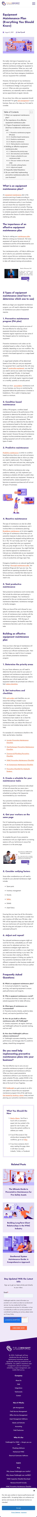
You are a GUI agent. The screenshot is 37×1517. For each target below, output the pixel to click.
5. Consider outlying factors (18, 165)
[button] (34, 1491)
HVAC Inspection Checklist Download (18, 1479)
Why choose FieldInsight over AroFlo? (19, 1471)
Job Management (18, 1408)
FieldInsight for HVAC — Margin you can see (18, 1443)
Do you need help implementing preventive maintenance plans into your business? (17, 174)
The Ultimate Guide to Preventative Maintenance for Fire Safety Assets (19, 1192)
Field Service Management (18, 1411)
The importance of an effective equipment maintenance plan (16, 121)
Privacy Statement (15, 1512)
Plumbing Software (19, 1448)
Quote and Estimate (18, 1423)
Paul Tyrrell (21, 32)
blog (25, 1140)
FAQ (18, 1384)
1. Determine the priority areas (18, 151)
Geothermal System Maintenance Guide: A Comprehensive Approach (18, 1259)
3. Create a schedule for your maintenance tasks (18, 157)
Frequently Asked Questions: (15, 170)
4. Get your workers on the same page (19, 161)
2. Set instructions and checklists (19, 154)
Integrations (18, 1388)
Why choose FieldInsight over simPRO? (18, 1475)
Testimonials (18, 1392)
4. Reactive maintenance (16, 142)
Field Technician (18, 1430)
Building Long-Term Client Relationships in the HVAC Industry (18, 1225)
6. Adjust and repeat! (15, 167)
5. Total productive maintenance (19, 144)
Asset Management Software (19, 1419)
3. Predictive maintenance (17, 139)
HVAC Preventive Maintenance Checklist (18, 1486)
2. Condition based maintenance (19, 137)
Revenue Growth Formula (19, 1483)
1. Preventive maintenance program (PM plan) (20, 133)
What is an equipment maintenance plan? (17, 116)
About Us (18, 1380)
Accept (18, 1508)
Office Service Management (18, 1415)
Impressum (24, 1512)
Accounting (18, 1426)
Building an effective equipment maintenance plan (16, 147)
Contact (18, 1396)
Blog (18, 1468)
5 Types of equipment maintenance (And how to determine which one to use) (18, 127)
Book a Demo (15, 1118)
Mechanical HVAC (18, 1452)
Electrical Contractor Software (18, 1456)
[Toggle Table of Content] (30, 112)
